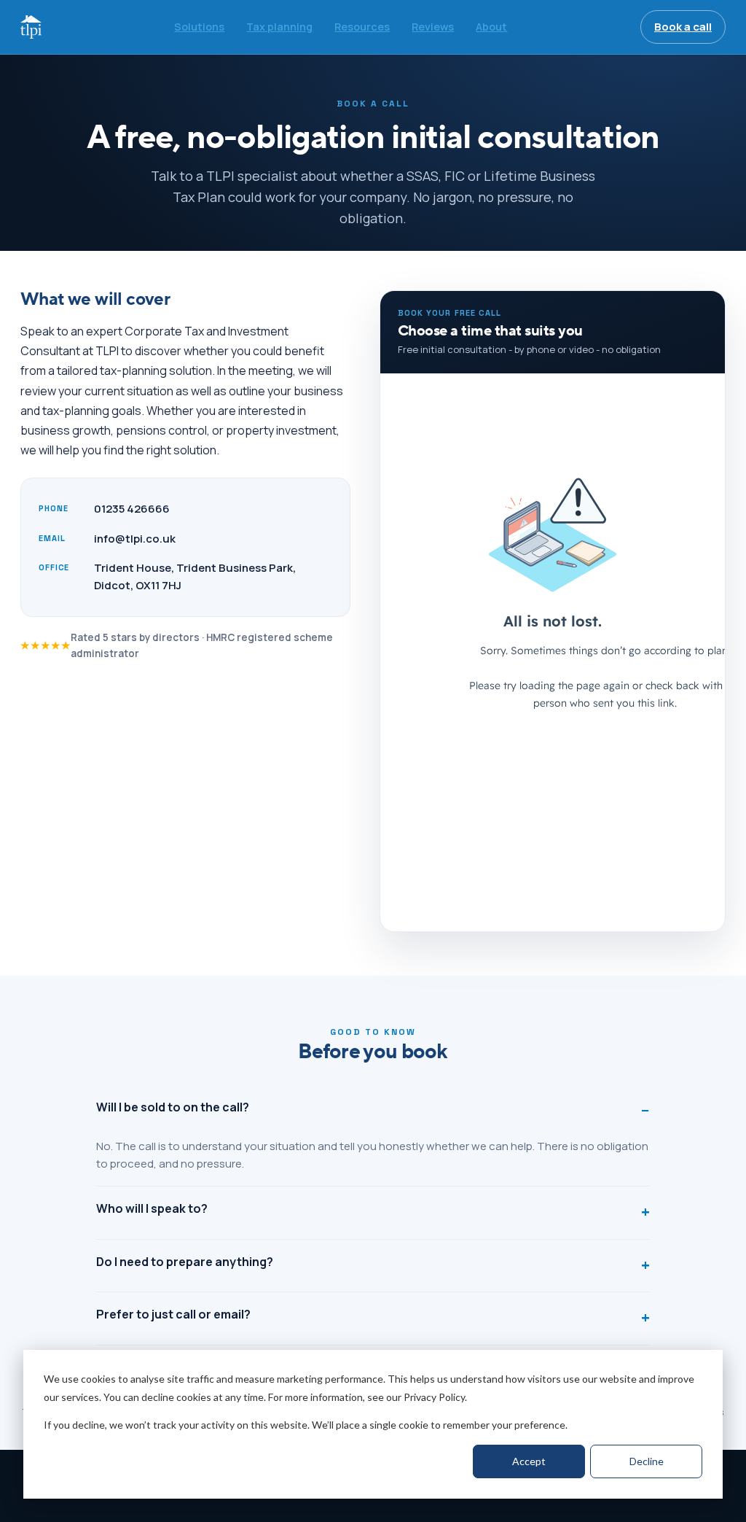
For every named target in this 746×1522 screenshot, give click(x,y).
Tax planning (279, 27)
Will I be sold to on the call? (172, 1107)
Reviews (433, 27)
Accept (529, 1461)
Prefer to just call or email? (173, 1314)
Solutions (199, 27)
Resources (362, 27)
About (491, 27)
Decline (646, 1461)
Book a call (683, 26)
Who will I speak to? (152, 1208)
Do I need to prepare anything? (184, 1262)
